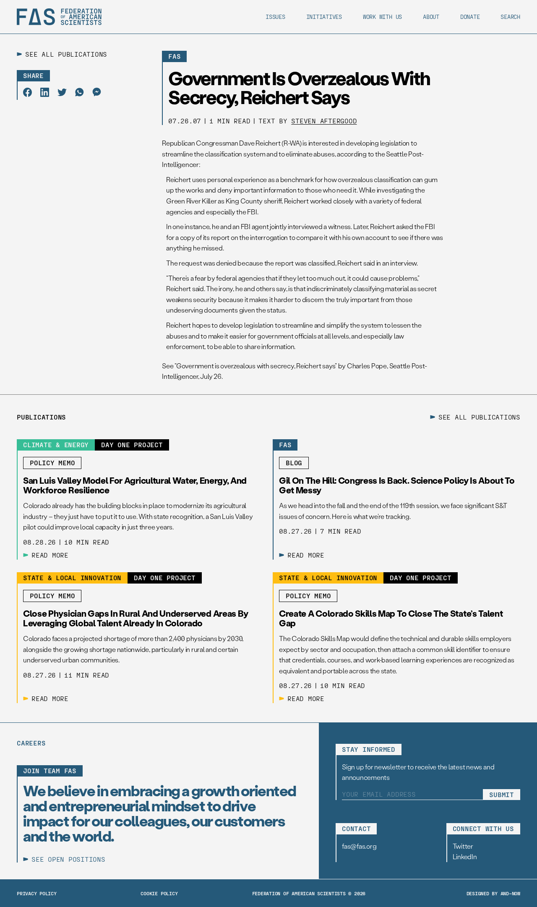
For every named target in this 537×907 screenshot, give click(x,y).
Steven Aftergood (324, 121)
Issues (275, 16)
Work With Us (382, 16)
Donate (470, 16)
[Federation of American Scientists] (59, 16)
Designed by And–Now (493, 893)
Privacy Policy (37, 893)
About (431, 16)
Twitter (463, 846)
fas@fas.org (359, 846)
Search (510, 16)
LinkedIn (465, 856)
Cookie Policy (159, 893)
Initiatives (324, 16)
